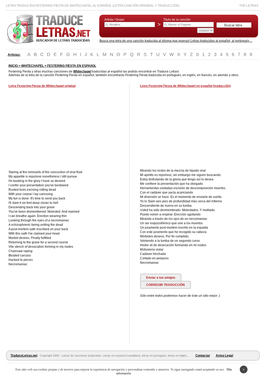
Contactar (202, 355)
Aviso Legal (224, 355)
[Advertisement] (52, 129)
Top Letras (248, 5)
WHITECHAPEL (32, 66)
